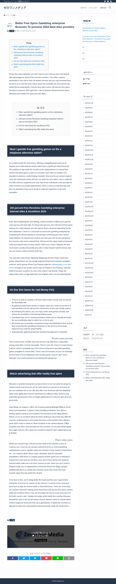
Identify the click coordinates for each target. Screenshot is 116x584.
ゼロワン (86, 338)
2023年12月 (89, 150)
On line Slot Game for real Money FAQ (29, 61)
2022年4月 (89, 244)
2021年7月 (89, 282)
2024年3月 (89, 136)
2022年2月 (89, 254)
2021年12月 (89, 263)
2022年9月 (89, 221)
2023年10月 (89, 159)
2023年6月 (89, 178)
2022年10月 (89, 216)
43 (83, 47)
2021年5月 (89, 287)
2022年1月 (89, 258)
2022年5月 (89, 239)
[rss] (110, 1)
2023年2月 (89, 197)
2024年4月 (89, 131)
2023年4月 (89, 188)
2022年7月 (89, 230)
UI (93, 334)
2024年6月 (89, 122)
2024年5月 (89, 126)
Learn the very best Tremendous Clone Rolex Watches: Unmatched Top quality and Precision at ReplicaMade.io (96, 38)
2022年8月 (89, 225)
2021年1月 (89, 296)
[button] (12, 558)
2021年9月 (89, 277)
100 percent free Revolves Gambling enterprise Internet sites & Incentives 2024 (28, 55)
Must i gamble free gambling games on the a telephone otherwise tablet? (96, 357)
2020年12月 (89, 301)
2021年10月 (89, 272)
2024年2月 (89, 141)
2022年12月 (89, 206)
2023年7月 (89, 174)
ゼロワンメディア (15, 7)
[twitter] (105, 1)
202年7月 (88, 315)
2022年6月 (89, 235)
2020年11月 (89, 305)
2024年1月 (89, 145)
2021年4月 (89, 291)
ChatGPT (86, 334)
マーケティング (97, 338)
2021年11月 (89, 268)
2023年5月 (89, 183)
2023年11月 (89, 155)
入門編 (12, 31)
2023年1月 (89, 202)
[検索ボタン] (109, 7)
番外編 (87, 83)
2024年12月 (89, 103)
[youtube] (107, 1)
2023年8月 (89, 169)
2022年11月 (89, 211)
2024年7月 (89, 117)
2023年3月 (89, 192)
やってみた (100, 334)
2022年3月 (89, 249)
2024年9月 (89, 108)
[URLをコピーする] (69, 558)
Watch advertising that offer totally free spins (36, 129)
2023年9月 (89, 164)
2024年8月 (89, 112)
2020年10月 (89, 310)
